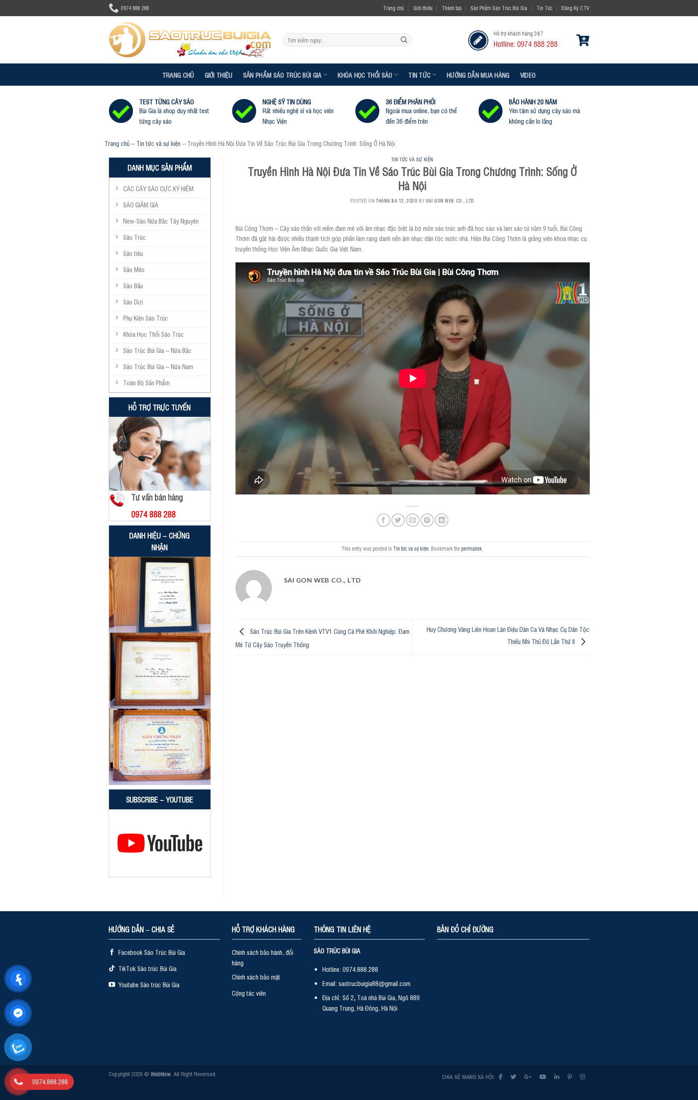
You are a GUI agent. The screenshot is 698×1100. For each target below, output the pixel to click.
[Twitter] (513, 1076)
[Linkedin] (556, 1076)
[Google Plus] (528, 1076)
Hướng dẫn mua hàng (478, 74)
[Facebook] (500, 1076)
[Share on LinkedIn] (441, 520)
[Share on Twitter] (398, 520)
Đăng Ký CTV (575, 7)
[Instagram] (582, 1076)
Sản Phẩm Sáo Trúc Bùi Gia (499, 7)
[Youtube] (543, 1076)
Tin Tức (544, 7)
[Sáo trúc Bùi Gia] (190, 39)
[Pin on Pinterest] (427, 520)
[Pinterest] (570, 1076)
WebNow (161, 1073)
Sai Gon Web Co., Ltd (450, 201)
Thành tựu (452, 7)
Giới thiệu (423, 7)
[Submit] (404, 40)
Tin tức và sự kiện (159, 143)
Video (528, 74)
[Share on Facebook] (383, 520)
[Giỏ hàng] (582, 40)
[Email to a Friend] (412, 520)
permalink (471, 548)
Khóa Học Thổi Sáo (365, 74)
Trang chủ (393, 7)
